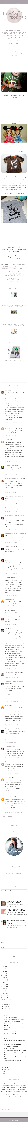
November (6, 1002)
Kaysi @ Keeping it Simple (12, 617)
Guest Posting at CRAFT (10, 1034)
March (5, 1065)
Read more (15, 906)
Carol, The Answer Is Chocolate (14, 496)
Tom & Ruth (8, 777)
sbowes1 (7, 762)
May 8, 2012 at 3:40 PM (11, 668)
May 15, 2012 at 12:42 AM (12, 758)
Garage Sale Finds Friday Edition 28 (13, 1044)
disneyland (13, 264)
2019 (4, 982)
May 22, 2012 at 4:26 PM (11, 773)
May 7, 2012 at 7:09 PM (11, 624)
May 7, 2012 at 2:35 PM (11, 613)
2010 (4, 1074)
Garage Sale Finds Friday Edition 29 (13, 1021)
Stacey (6, 705)
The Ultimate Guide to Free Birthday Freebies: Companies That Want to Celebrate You (16, 911)
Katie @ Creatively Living (12, 729)
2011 (4, 1071)
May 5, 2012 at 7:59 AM (11, 512)
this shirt (15, 147)
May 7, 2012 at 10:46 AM (11, 595)
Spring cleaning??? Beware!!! (11, 1038)
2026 (4, 967)
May (5, 1015)
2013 (4, 995)
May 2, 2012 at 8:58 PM (11, 461)
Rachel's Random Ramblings (11, 1046)
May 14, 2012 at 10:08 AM (12, 742)
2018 (4, 984)
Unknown (8, 426)
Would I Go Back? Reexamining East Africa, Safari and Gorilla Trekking (16, 922)
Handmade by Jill (6, 149)
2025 (4, 969)
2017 (4, 986)
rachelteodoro (9, 797)
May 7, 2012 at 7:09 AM (11, 573)
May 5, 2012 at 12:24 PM (11, 529)
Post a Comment (7, 816)
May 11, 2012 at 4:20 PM (11, 701)
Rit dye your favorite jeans (10, 1017)
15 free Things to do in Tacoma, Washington (14, 1019)
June (5, 1013)
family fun (21, 264)
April (5, 1063)
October (6, 1004)
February (6, 1067)
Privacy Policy (5, 1109)
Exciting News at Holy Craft (10, 1031)
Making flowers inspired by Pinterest (13, 1036)
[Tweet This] (17, 268)
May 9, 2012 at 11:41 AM (11, 677)
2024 (4, 971)
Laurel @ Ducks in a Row (12, 672)
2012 (4, 997)
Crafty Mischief (9, 546)
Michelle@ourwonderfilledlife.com (15, 533)
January (6, 1069)
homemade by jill (10, 465)
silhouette (16, 266)
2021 (4, 978)
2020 (4, 980)
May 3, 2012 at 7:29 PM (11, 492)
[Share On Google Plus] (21, 268)
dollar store (5, 187)
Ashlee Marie (8, 746)
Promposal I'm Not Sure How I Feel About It (15, 1050)
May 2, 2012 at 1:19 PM (11, 422)
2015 (4, 991)
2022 (4, 975)
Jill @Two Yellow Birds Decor (13, 478)
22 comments (4, 268)
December (6, 1000)
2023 (4, 973)
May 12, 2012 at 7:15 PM (11, 725)
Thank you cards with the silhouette (12, 1060)
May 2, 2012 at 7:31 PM (11, 435)
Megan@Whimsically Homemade (14, 515)
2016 (4, 989)
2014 (4, 993)
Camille (7, 439)
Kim (6, 390)
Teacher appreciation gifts (10, 1048)
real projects (7, 266)
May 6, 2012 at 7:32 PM (11, 543)
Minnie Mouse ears (14, 121)
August (6, 1008)
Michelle (7, 599)
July (5, 1011)
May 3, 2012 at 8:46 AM (11, 474)
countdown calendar (10, 53)
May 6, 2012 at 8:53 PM (11, 554)
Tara (6, 628)
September (7, 1006)
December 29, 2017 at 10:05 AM (13, 793)
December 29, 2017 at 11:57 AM (13, 812)
